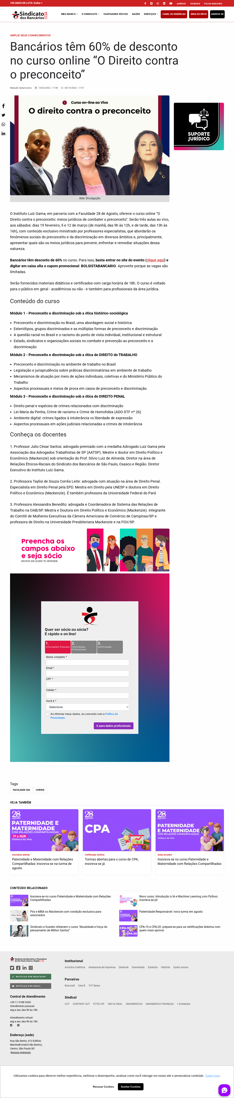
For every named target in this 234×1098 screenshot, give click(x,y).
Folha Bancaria (213, 4)
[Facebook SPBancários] (18, 968)
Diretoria (124, 967)
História (165, 967)
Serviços (150, 14)
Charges (195, 4)
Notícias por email (28, 986)
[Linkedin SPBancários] (25, 968)
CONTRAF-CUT (81, 1003)
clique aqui (155, 260)
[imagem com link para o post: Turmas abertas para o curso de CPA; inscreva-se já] (117, 830)
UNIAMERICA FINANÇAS (160, 1003)
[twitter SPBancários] (12, 968)
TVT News (94, 985)
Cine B (81, 985)
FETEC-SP (98, 1003)
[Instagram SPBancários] (31, 968)
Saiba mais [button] (212, 1075)
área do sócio (199, 14)
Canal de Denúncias (174, 14)
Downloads (138, 967)
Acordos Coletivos (75, 967)
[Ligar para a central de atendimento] (11, 1025)
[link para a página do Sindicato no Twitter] (151, 3)
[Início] (35, 15)
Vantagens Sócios (115, 14)
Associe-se (217, 14)
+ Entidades (183, 1003)
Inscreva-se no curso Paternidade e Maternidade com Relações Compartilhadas (189, 861)
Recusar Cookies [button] (103, 1086)
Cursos (40, 790)
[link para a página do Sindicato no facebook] (145, 3)
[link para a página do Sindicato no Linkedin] (164, 3)
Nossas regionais (21, 1052)
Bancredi (70, 985)
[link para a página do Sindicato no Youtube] (171, 3)
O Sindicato (90, 14)
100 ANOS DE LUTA (26, 2)
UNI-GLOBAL (115, 1003)
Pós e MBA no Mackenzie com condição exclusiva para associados (65, 913)
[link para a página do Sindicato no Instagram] (158, 3)
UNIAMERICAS (134, 1003)
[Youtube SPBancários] (38, 968)
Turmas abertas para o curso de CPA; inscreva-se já (112, 861)
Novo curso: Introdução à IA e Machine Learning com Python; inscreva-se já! (178, 898)
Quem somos (180, 967)
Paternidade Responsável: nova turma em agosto (171, 911)
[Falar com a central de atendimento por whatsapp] (18, 1025)
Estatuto (153, 967)
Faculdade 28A (21, 790)
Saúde (136, 14)
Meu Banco (68, 14)
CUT (67, 1003)
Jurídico (181, 4)
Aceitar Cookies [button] (131, 1086)
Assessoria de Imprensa (102, 967)
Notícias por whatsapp (30, 977)
